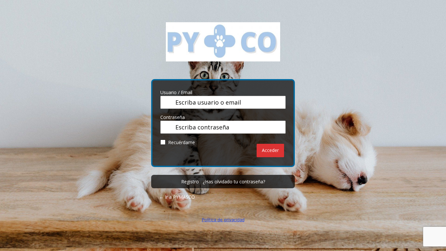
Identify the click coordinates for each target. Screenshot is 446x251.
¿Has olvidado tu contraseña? (234, 181)
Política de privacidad (223, 219)
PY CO (223, 46)
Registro (190, 181)
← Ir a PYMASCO (177, 197)
